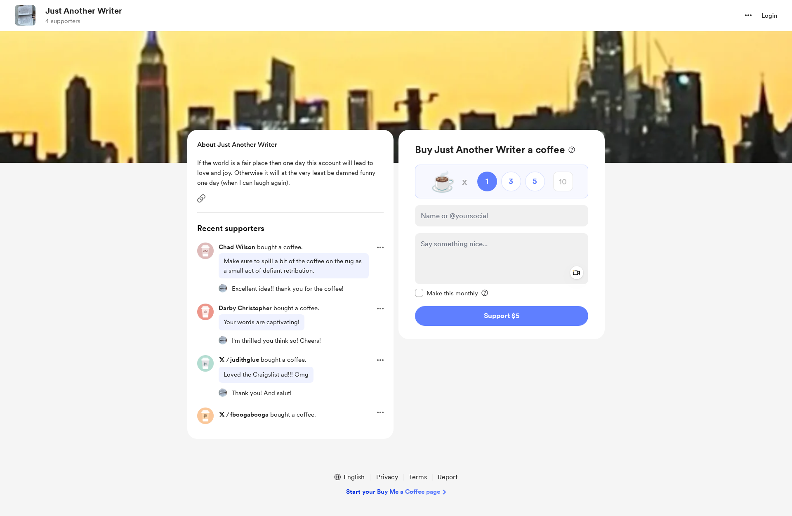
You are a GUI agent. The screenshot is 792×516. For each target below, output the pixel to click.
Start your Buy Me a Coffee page (393, 491)
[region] (501, 234)
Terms (418, 477)
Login (769, 15)
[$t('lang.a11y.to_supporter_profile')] (223, 288)
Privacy (387, 477)
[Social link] (201, 198)
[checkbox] (446, 292)
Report (447, 477)
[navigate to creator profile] (25, 15)
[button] (748, 15)
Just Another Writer (83, 11)
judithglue (244, 359)
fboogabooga (249, 414)
